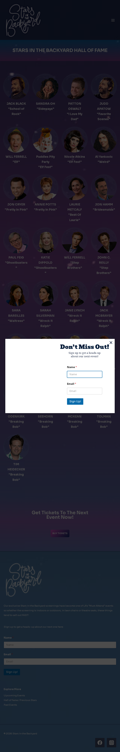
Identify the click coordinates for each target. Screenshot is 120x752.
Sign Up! (75, 401)
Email (71, 383)
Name (72, 367)
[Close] (111, 343)
